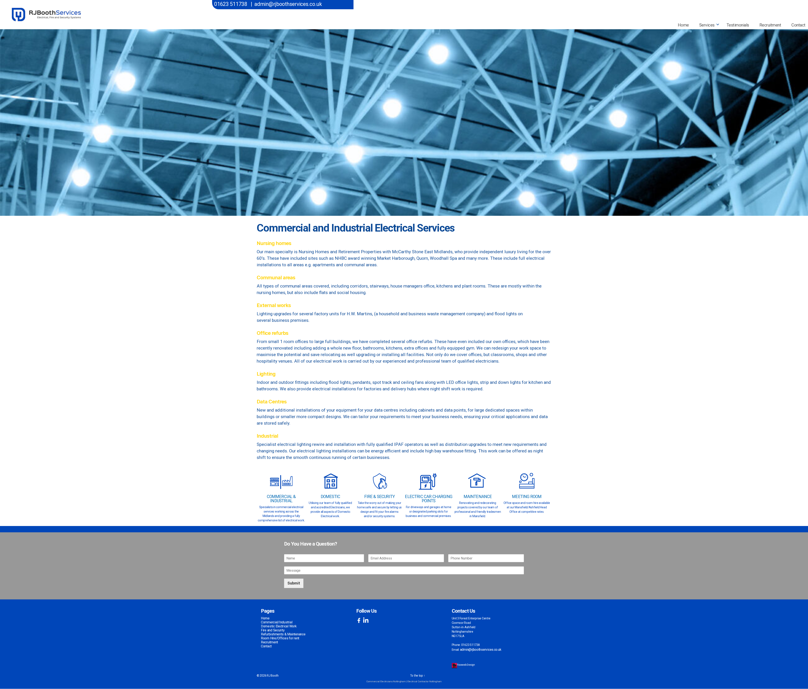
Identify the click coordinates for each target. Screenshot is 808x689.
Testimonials (738, 25)
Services (707, 25)
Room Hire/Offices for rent (280, 638)
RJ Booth (273, 675)
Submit (293, 583)
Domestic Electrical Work (279, 626)
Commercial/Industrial (276, 622)
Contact (266, 646)
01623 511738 (230, 4)
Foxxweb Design (466, 664)
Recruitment (770, 25)
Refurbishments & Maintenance (283, 634)
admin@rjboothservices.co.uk (288, 4)
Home (683, 25)
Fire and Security (272, 630)
